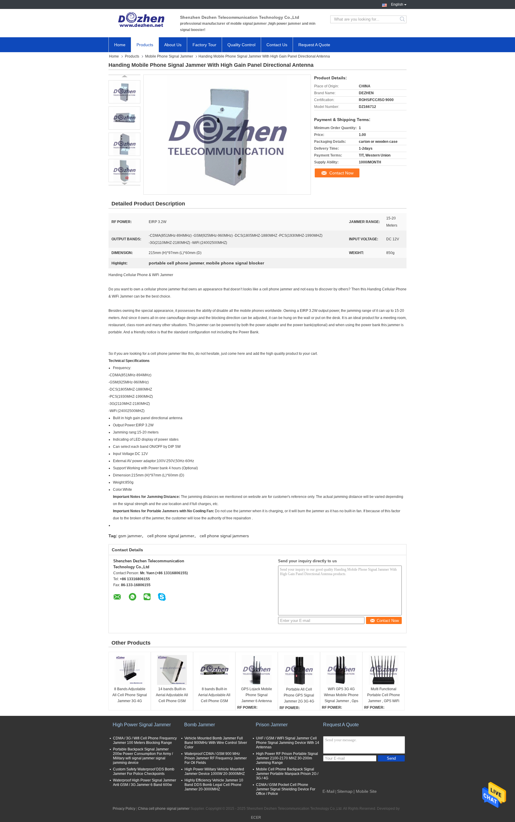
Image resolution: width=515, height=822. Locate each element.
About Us (173, 44)
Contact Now (341, 173)
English (397, 3)
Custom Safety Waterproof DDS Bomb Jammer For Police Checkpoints (143, 771)
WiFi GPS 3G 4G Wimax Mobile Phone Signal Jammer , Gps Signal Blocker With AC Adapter (341, 695)
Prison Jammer (272, 724)
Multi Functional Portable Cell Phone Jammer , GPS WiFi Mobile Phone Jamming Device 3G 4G (383, 695)
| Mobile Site (365, 791)
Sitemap (345, 791)
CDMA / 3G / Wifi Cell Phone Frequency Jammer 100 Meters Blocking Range (145, 740)
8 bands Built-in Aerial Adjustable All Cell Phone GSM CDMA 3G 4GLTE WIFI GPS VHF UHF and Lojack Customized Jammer (214, 695)
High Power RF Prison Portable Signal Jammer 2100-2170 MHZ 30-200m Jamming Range (287, 758)
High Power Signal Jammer (142, 724)
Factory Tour (204, 44)
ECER (256, 817)
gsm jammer (130, 535)
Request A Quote (314, 44)
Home (119, 44)
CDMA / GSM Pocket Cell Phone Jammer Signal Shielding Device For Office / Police (285, 789)
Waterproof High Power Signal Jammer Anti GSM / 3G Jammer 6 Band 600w (144, 782)
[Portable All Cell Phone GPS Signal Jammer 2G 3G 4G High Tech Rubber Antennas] (299, 670)
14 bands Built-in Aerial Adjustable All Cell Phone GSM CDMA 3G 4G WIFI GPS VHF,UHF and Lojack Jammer (172, 695)
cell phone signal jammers (224, 535)
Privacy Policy (124, 808)
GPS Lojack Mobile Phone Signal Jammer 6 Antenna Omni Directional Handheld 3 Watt (256, 695)
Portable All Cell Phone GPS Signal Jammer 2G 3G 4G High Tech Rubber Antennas (299, 695)
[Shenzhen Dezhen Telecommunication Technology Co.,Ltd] (141, 19)
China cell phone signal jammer (164, 808)
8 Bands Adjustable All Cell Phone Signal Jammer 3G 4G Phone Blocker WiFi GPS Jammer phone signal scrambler (129, 695)
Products (144, 44)
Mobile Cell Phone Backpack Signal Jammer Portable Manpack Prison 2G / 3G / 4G (287, 773)
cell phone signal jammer (170, 535)
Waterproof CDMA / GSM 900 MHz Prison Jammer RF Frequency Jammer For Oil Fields (215, 758)
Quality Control (241, 44)
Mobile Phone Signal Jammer (169, 56)
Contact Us (276, 44)
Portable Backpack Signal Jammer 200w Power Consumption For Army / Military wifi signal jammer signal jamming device (143, 756)
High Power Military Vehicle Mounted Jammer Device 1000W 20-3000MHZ (214, 771)
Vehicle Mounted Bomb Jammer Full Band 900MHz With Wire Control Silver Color (215, 742)
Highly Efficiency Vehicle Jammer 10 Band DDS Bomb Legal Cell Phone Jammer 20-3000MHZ (213, 784)
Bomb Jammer (199, 724)
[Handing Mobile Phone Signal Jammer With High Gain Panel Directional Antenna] (124, 91)
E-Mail (328, 791)
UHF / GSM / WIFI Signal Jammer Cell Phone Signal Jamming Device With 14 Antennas (287, 742)
